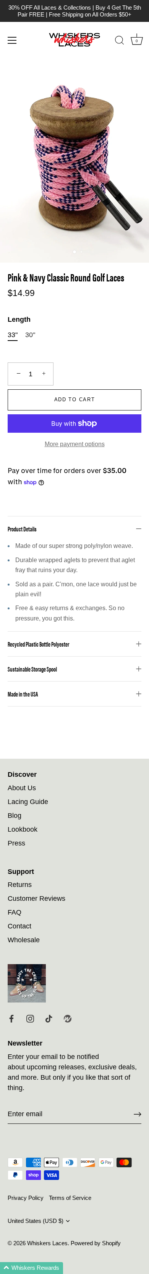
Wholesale (24, 940)
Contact (19, 926)
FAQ (14, 912)
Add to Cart (74, 399)
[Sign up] (137, 1114)
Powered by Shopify (96, 1243)
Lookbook (22, 829)
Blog (14, 815)
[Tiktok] (49, 1018)
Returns (20, 884)
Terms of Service (70, 1198)
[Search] (119, 41)
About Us (22, 788)
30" (30, 335)
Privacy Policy (26, 1198)
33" (13, 335)
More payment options (75, 443)
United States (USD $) (35, 1221)
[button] (31, 1268)
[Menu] (12, 40)
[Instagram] (30, 1018)
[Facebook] (11, 1018)
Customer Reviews (36, 898)
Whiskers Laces (47, 1243)
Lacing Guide (28, 802)
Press (16, 843)
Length (19, 319)
